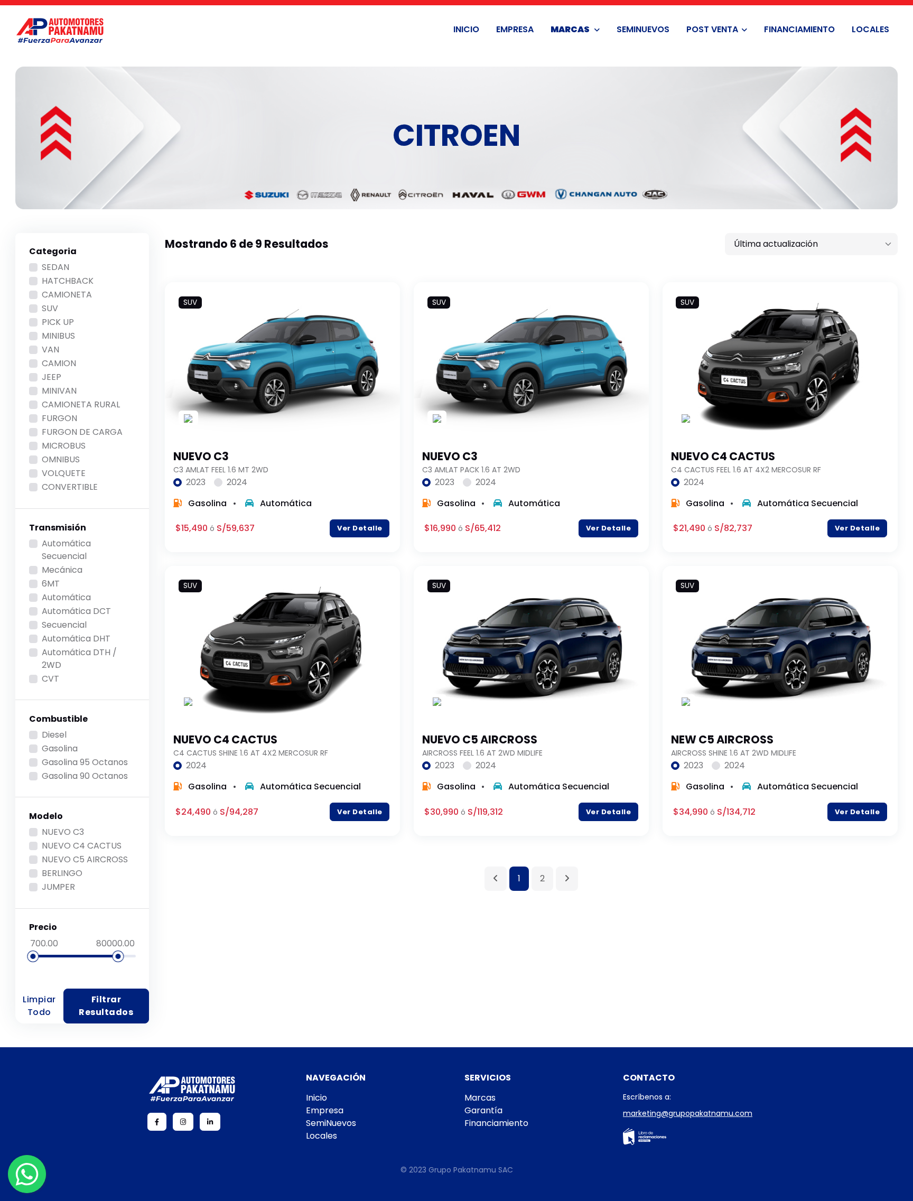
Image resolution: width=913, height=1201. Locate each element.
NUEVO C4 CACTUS (82, 846)
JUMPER (58, 887)
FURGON (59, 418)
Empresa (515, 29)
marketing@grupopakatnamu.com (687, 1113)
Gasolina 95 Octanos (85, 762)
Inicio (466, 29)
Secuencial (64, 625)
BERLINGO (62, 873)
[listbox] (811, 244)
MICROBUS (64, 446)
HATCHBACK (68, 281)
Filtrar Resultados (106, 1005)
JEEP (51, 377)
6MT (51, 584)
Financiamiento (799, 29)
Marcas (571, 29)
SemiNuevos (643, 29)
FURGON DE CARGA (82, 432)
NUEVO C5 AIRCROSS (85, 859)
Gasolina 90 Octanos (85, 776)
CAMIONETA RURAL (81, 404)
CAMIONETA (67, 294)
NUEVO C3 (63, 832)
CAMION (59, 363)
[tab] (189, 482)
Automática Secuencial (66, 549)
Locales (870, 29)
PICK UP (58, 322)
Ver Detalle (360, 528)
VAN (50, 349)
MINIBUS (58, 336)
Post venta (712, 29)
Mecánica (62, 570)
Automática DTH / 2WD (79, 658)
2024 (237, 482)
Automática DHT (76, 638)
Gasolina (60, 748)
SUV (50, 308)
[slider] (32, 956)
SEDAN (55, 267)
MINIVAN (59, 391)
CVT (50, 679)
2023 (196, 482)
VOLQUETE (64, 473)
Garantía (483, 1110)
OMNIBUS (61, 459)
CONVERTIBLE (70, 487)
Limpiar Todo (39, 1005)
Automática (66, 597)
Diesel (54, 735)
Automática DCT (76, 611)
